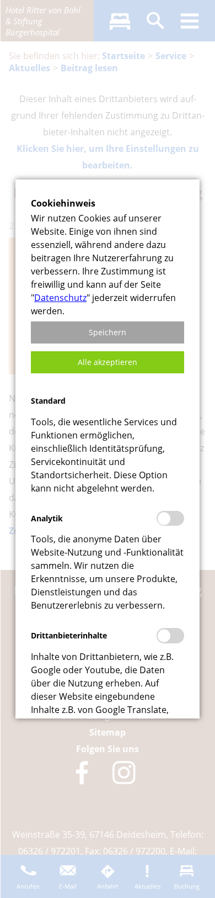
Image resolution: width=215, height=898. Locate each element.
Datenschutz (60, 298)
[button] (107, 332)
